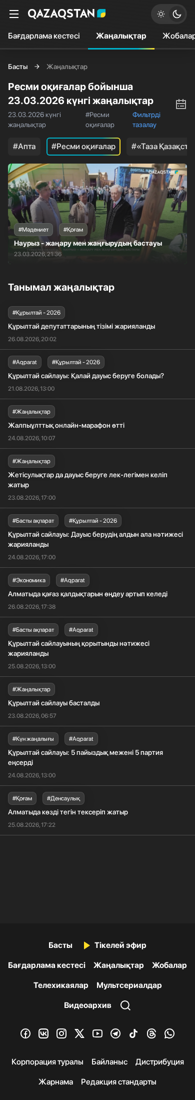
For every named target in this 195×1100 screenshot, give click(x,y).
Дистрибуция (160, 1061)
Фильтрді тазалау (146, 120)
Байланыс (110, 1061)
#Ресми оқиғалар (84, 146)
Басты (18, 67)
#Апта (24, 146)
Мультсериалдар (129, 985)
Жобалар (169, 965)
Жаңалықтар (121, 36)
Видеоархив (88, 1005)
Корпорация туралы (48, 1061)
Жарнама (55, 1081)
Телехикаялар (61, 985)
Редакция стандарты (118, 1081)
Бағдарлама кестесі (44, 36)
